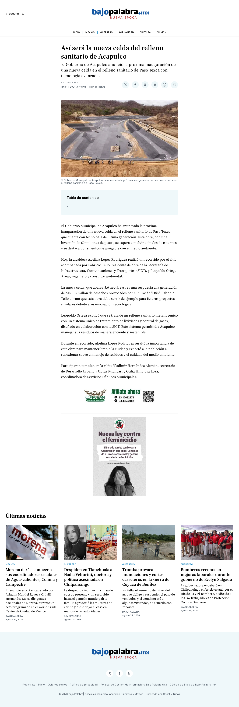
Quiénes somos (57, 684)
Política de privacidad (84, 684)
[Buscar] (23, 14)
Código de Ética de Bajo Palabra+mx (193, 684)
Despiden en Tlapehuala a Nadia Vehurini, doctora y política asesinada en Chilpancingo (88, 577)
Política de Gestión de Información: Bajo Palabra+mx (134, 684)
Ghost (166, 693)
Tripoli (176, 693)
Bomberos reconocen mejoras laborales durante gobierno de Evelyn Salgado (206, 574)
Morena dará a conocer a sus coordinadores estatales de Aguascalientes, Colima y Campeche (32, 577)
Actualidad (126, 32)
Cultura (145, 32)
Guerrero (106, 32)
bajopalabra (69, 82)
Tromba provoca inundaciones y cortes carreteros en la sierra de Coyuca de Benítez (145, 577)
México (90, 32)
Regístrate (29, 684)
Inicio (76, 32)
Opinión (161, 32)
